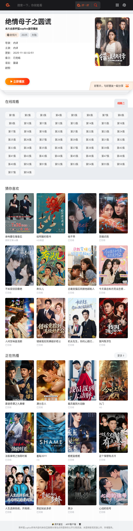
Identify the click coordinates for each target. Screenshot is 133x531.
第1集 (12, 115)
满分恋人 (41, 403)
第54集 (90, 164)
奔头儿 (40, 288)
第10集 (28, 123)
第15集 (105, 123)
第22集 (90, 131)
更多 (119, 355)
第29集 (74, 139)
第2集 (28, 115)
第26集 (28, 139)
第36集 (59, 147)
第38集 (90, 147)
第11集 (43, 123)
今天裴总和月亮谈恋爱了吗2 (113, 288)
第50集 (28, 164)
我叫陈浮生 (105, 341)
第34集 (28, 147)
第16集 (121, 123)
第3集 (43, 115)
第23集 (105, 131)
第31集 (105, 139)
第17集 (12, 131)
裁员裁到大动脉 (76, 403)
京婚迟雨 (104, 236)
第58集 (28, 172)
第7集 (105, 115)
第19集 (43, 131)
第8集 (121, 115)
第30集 (90, 139)
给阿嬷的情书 (44, 236)
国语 (15, 62)
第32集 (121, 139)
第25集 (12, 139)
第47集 (105, 155)
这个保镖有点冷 (107, 455)
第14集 (90, 123)
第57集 (12, 172)
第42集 (28, 155)
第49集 (12, 164)
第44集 (59, 155)
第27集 (43, 139)
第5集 (74, 115)
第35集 (43, 147)
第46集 (90, 155)
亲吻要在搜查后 (13, 236)
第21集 (74, 131)
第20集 (59, 131)
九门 (101, 403)
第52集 (59, 164)
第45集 (74, 155)
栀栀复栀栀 (74, 455)
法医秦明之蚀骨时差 (16, 455)
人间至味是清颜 (13, 341)
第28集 (59, 139)
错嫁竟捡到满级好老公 (49, 341)
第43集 (43, 155)
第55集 (105, 164)
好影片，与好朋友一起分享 (108, 85)
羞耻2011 (42, 455)
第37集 (74, 147)
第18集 (28, 131)
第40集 (121, 147)
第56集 (121, 164)
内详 (15, 42)
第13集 (74, 123)
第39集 (105, 147)
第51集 (43, 164)
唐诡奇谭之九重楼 (15, 403)
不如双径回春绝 (13, 288)
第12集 (59, 123)
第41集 (12, 155)
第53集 (74, 164)
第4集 (59, 115)
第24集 (121, 131)
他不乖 (71, 236)
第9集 (12, 123)
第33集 (12, 147)
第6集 (90, 115)
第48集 (121, 155)
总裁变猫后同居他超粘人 (81, 288)
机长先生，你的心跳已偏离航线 (82, 341)
